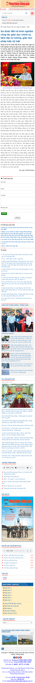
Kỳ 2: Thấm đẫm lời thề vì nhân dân (13, 259)
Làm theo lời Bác (18, 20)
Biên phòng (7, 608)
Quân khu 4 (7, 595)
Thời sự (4, 17)
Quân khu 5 (7, 597)
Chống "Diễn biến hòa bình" (10, 23)
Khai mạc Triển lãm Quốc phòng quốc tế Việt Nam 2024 (17, 425)
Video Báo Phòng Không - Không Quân (15, 305)
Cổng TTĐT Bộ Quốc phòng (12, 603)
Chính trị (9, 20)
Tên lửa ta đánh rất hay (10, 560)
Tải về (31, 555)
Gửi (18, 217)
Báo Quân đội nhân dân (11, 606)
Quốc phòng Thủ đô (10, 613)
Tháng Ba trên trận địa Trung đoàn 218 (15, 488)
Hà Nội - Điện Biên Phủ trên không (13, 555)
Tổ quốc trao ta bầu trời (10, 563)
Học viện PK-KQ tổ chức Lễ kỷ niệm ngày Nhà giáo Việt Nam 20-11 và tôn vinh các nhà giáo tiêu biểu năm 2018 (16, 283)
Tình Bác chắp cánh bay (11, 568)
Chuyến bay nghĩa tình (8, 333)
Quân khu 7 (7, 600)
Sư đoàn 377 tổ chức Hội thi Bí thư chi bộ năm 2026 (17, 239)
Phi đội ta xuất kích (9, 565)
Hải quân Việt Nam (10, 611)
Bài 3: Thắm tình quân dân (10, 246)
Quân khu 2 (7, 590)
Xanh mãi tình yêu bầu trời (11, 476)
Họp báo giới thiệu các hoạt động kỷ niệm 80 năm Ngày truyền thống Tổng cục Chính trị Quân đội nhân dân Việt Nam (17, 289)
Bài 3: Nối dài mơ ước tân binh (12, 486)
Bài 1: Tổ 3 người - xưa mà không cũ (14, 479)
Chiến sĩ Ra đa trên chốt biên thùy (13, 558)
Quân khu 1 (7, 588)
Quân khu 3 (7, 593)
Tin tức (4, 20)
